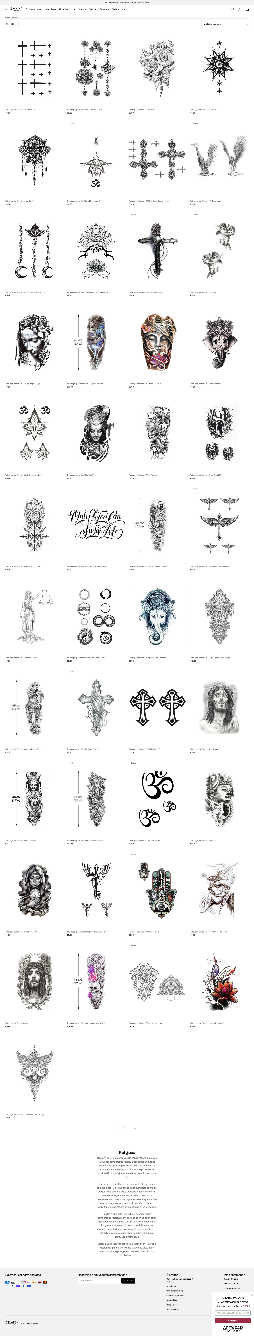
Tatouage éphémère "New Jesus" (204, 749)
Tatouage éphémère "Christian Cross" (21, 110)
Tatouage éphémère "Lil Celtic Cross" (144, 749)
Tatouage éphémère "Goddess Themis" (21, 658)
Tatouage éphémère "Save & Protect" (21, 932)
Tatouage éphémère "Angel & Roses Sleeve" (85, 840)
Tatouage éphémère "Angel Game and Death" (86, 1023)
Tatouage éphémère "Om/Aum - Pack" (145, 840)
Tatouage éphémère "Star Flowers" (143, 475)
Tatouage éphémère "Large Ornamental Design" (210, 658)
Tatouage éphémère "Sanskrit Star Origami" (23, 566)
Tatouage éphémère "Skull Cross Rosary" (146, 292)
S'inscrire (233, 1320)
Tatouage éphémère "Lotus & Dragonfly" (207, 1023)
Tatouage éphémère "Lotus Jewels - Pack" (85, 110)
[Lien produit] (34, 71)
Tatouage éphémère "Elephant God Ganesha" (148, 658)
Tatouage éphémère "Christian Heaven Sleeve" (148, 566)
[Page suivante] (135, 1128)
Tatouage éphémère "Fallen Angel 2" (205, 475)
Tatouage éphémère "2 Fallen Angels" (206, 201)
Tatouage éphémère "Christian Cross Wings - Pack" (211, 566)
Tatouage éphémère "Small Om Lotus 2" (84, 201)
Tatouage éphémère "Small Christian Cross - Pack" (88, 932)
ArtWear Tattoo (32, 1323)
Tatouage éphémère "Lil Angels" (203, 292)
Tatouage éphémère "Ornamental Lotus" (145, 1023)
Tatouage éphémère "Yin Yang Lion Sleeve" (85, 384)
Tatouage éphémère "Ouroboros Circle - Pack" (86, 658)
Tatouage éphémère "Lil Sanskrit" (204, 110)
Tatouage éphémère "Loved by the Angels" (208, 932)
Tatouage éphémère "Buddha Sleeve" (21, 840)
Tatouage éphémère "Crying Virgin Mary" (22, 384)
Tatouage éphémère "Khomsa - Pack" (144, 932)
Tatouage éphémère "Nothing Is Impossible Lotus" (26, 292)
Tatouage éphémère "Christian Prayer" (83, 749)
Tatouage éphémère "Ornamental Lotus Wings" (25, 1114)
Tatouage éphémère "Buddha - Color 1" (145, 384)
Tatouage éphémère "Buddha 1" (80, 475)
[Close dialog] (251, 1294)
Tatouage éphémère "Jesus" (17, 1023)
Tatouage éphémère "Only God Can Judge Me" (87, 566)
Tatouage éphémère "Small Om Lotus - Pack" (24, 475)
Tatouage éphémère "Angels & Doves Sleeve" (24, 749)
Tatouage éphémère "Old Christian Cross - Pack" (149, 201)
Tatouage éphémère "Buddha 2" (203, 840)
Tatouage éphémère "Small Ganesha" (206, 384)
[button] (233, 9)
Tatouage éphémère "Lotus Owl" (19, 201)
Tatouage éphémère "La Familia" (142, 110)
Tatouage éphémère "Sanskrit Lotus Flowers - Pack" (89, 292)
